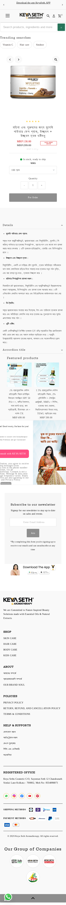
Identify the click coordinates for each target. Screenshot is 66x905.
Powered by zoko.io (6, 483)
